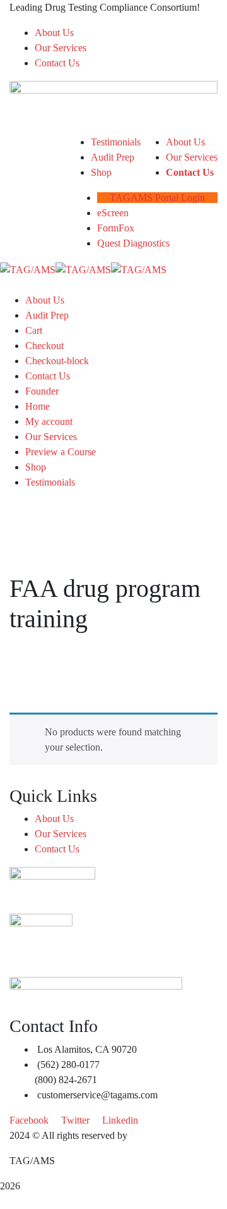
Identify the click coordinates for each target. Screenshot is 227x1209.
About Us (54, 32)
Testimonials (50, 482)
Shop (35, 467)
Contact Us (57, 63)
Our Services (60, 47)
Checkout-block (57, 360)
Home (37, 406)
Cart (33, 330)
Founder (42, 391)
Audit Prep (47, 315)
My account (49, 421)
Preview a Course (60, 451)
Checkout (44, 345)
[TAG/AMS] (27, 268)
